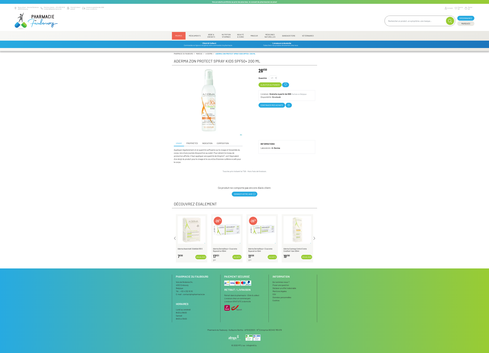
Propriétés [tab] (192, 143)
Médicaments (195, 36)
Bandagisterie (288, 36)
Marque (199, 54)
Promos (178, 36)
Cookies (276, 300)
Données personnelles (282, 297)
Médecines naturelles (270, 35)
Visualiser (201, 257)
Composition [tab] (223, 143)
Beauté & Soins (240, 35)
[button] (174, 238)
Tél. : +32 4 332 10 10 (184, 291)
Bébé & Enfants (211, 35)
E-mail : (190, 294)
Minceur (254, 36)
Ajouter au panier (270, 85)
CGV (274, 294)
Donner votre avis (243, 194)
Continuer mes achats (272, 105)
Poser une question (281, 285)
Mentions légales (280, 291)
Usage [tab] (179, 143)
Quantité (263, 78)
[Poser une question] (289, 105)
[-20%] (227, 229)
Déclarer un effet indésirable (284, 288)
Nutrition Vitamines (226, 35)
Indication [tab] (207, 143)
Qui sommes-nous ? (281, 282)
